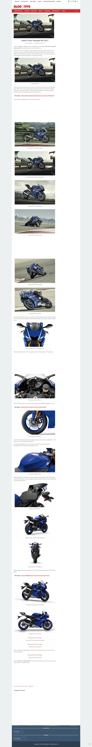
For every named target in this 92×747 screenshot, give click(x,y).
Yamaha (25, 686)
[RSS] (77, 1)
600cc (32, 686)
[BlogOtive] (22, 6)
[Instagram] (73, 1)
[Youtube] (75, 1)
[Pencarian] (76, 11)
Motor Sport (21, 686)
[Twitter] (71, 1)
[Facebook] (69, 1)
